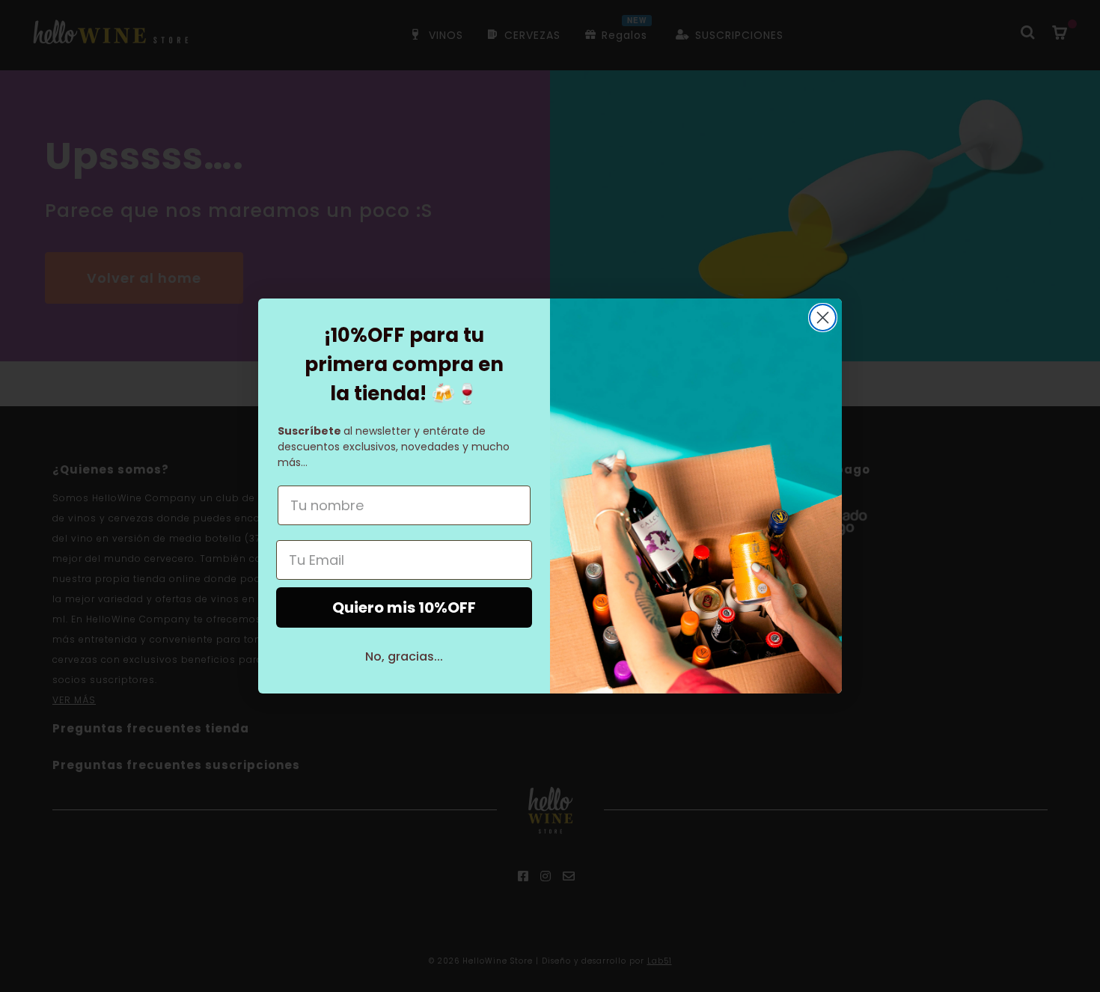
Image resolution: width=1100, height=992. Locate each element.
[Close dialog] (823, 317)
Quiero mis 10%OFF (404, 607)
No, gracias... (404, 656)
